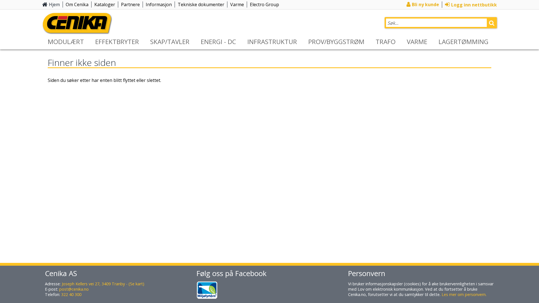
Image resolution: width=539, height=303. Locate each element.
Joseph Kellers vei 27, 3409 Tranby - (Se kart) (103, 283)
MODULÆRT (66, 41)
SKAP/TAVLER (169, 41)
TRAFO (386, 41)
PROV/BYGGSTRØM (336, 41)
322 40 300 (71, 294)
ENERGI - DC (218, 41)
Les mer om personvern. (464, 294)
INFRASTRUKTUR (272, 41)
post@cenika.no (74, 289)
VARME (417, 41)
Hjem (54, 4)
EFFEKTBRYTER (117, 41)
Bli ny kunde (425, 4)
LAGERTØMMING (463, 41)
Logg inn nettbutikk (474, 5)
